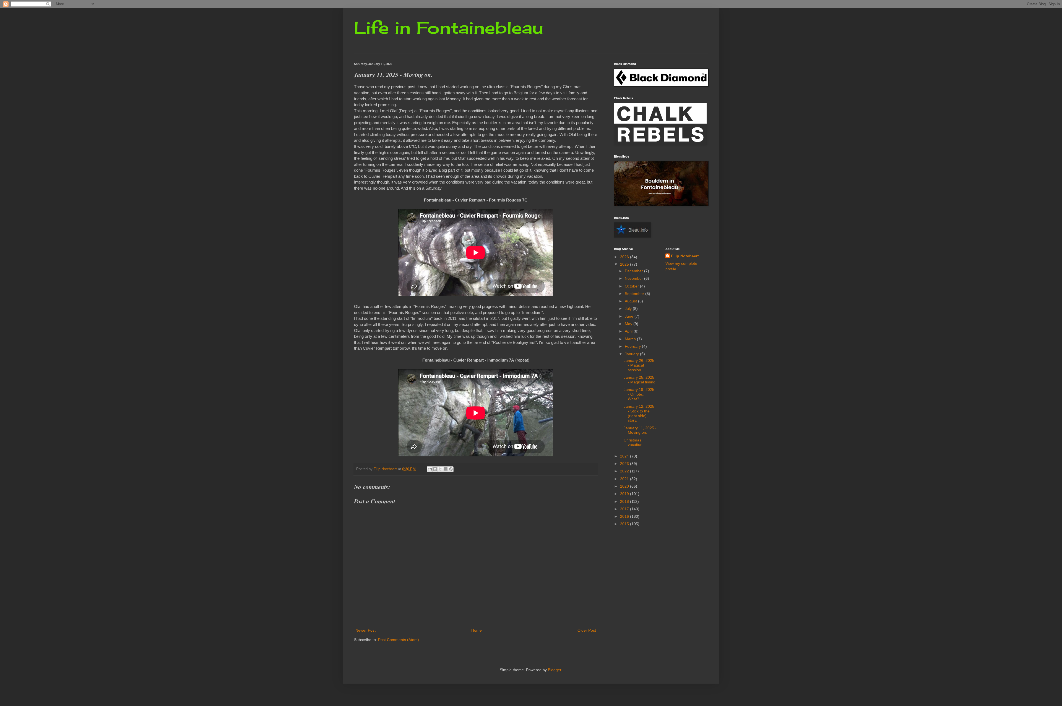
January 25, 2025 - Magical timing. (640, 379)
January (632, 354)
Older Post (586, 630)
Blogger (554, 670)
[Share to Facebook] (445, 469)
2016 (625, 516)
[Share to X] (440, 469)
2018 (625, 501)
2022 (625, 471)
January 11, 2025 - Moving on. (640, 430)
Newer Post (365, 630)
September (635, 293)
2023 (625, 463)
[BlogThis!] (435, 469)
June (629, 316)
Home (476, 630)
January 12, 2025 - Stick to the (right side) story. (639, 413)
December (634, 271)
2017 (625, 509)
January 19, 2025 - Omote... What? (639, 394)
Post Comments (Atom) (398, 639)
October (632, 286)
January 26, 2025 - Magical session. (639, 365)
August (631, 301)
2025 (625, 264)
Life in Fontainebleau (448, 27)
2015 (625, 524)
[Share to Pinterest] (451, 469)
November (634, 278)
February (633, 346)
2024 (625, 456)
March (631, 339)
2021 (625, 479)
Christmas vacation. (634, 442)
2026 (625, 257)
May (629, 323)
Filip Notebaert (685, 256)
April (629, 331)
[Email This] (430, 469)
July (629, 308)
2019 (625, 493)
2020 (625, 486)
